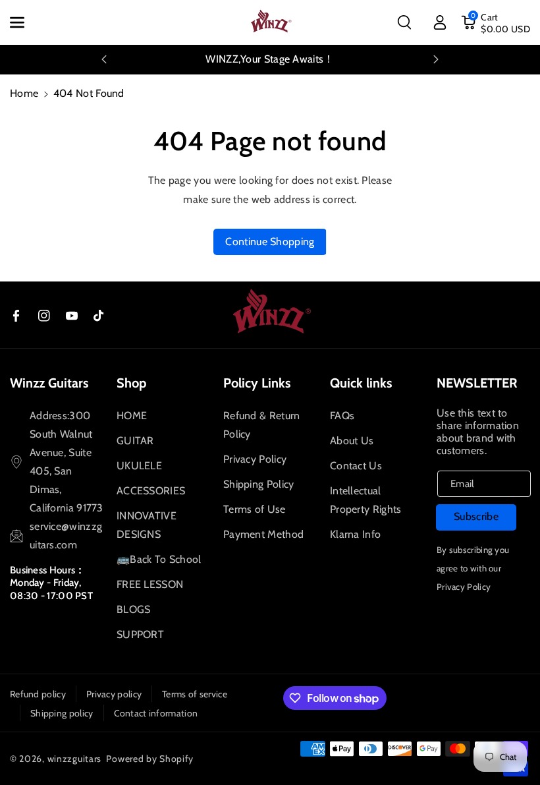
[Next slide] (435, 59)
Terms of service (194, 694)
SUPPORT (140, 634)
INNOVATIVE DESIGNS (146, 524)
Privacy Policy (254, 459)
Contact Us (356, 465)
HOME (132, 415)
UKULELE (139, 465)
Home (24, 93)
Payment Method (263, 534)
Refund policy (38, 694)
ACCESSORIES (151, 490)
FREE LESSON (150, 584)
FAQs (342, 415)
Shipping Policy (258, 484)
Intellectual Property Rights (366, 499)
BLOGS (134, 609)
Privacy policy (114, 694)
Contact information (156, 713)
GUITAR (135, 440)
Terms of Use (254, 509)
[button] (24, 22)
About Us (351, 440)
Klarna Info (355, 534)
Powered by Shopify (150, 759)
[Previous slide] (104, 59)
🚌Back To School (159, 559)
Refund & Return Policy (261, 424)
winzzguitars (74, 759)
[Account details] (439, 22)
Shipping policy (62, 713)
